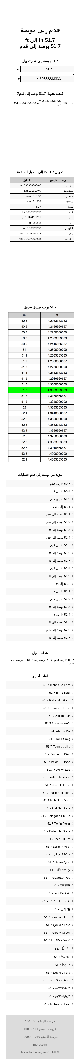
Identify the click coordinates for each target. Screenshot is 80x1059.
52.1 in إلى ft (61, 591)
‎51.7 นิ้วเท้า (62, 948)
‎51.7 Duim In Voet (58, 846)
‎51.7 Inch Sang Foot (56, 980)
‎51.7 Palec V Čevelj (57, 932)
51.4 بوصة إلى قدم (58, 537)
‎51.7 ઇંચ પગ (62, 957)
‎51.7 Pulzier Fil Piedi (56, 792)
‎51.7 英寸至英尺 (59, 996)
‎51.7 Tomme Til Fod (56, 708)
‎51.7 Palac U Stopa (57, 762)
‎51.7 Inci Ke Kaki (59, 893)
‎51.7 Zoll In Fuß (59, 715)
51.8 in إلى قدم (60, 568)
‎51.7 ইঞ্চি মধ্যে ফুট (60, 869)
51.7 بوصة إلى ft (59, 560)
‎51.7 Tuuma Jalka (58, 746)
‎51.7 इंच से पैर (62, 885)
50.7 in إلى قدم (60, 483)
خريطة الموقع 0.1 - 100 (40, 1021)
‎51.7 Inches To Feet (56, 685)
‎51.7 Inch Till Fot (59, 839)
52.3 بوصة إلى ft (59, 607)
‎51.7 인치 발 (62, 909)
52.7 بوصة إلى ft (59, 637)
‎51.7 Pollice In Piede (56, 777)
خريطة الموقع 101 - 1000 (40, 1029)
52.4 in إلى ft (61, 614)
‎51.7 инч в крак (59, 692)
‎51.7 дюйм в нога (58, 925)
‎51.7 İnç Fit (62, 965)
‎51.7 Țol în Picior (58, 823)
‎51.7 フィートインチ (56, 901)
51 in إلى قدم (61, 506)
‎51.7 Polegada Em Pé (55, 816)
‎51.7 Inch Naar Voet (56, 800)
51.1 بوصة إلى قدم (58, 514)
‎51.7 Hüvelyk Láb (58, 769)
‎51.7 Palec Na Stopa (56, 700)
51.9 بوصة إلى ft (59, 576)
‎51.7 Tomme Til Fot (57, 917)
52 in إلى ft (63, 583)
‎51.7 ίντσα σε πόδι (57, 723)
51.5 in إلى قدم (60, 545)
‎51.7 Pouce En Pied (57, 754)
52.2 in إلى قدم (60, 599)
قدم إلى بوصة (40, 30)
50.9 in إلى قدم (60, 499)
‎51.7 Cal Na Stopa (57, 808)
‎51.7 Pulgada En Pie (56, 731)
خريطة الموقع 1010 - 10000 (40, 1036)
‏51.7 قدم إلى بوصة (58, 854)
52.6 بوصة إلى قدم (58, 630)
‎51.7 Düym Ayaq (59, 862)
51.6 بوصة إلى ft (59, 553)
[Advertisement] (40, 10)
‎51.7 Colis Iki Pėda (57, 785)
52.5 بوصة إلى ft (59, 622)
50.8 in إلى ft (61, 491)
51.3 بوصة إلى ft (59, 530)
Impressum (40, 1044)
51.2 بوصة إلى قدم (58, 522)
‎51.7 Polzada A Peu (57, 877)
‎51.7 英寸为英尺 (59, 988)
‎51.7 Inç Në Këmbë (57, 940)
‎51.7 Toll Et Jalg (59, 739)
